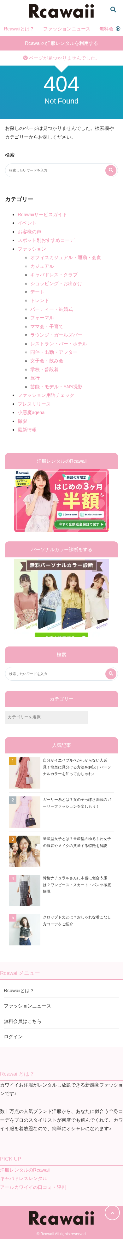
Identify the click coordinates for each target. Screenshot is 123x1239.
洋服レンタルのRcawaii (25, 1170)
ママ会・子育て (46, 326)
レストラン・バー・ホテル (58, 343)
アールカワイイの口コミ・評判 (33, 1187)
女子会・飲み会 (46, 360)
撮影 (22, 421)
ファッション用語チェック (46, 395)
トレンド (39, 300)
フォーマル (42, 317)
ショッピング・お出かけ (56, 283)
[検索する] (110, 170)
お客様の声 (29, 231)
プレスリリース (34, 404)
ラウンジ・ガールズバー (56, 335)
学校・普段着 (44, 369)
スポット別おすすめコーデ (46, 240)
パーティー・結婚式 (51, 309)
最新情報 (27, 429)
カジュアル (42, 266)
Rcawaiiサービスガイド (42, 214)
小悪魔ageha (31, 412)
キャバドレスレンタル (23, 1178)
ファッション (32, 249)
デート (37, 292)
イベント (27, 223)
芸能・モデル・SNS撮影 (56, 386)
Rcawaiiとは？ (19, 28)
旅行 (35, 377)
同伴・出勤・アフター (54, 352)
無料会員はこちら (23, 1021)
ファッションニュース (67, 28)
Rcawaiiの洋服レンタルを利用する (61, 43)
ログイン (13, 1036)
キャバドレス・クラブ (54, 274)
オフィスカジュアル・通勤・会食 (65, 257)
